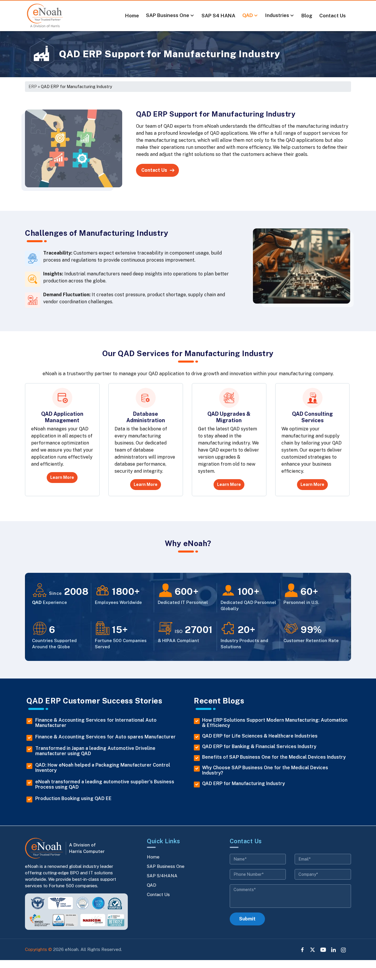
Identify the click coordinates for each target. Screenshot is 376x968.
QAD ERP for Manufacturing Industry (243, 783)
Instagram (344, 950)
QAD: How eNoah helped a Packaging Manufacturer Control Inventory (102, 767)
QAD (247, 15)
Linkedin (333, 950)
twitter (313, 950)
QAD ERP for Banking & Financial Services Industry (259, 746)
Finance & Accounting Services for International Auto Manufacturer (96, 723)
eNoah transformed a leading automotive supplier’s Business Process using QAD (104, 784)
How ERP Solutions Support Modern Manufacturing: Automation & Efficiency (275, 723)
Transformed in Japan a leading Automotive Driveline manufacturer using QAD (95, 751)
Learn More (62, 477)
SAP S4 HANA (218, 15)
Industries (277, 15)
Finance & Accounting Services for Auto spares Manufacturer (105, 737)
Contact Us (332, 15)
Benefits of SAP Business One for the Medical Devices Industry (274, 757)
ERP (32, 86)
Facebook (303, 950)
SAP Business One (167, 15)
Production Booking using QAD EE (73, 798)
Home (132, 15)
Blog (306, 15)
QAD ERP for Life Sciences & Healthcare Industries (260, 736)
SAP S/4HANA (162, 875)
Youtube (323, 950)
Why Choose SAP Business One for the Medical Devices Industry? (265, 770)
